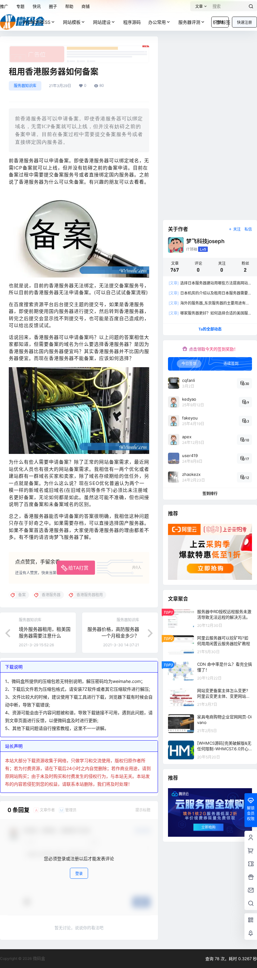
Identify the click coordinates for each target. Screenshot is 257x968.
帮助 (69, 6)
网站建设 (102, 22)
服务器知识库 (25, 85)
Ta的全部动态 (210, 329)
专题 (20, 6)
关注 (237, 229)
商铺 (85, 6)
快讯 (37, 6)
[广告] (79, 48)
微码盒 (38, 958)
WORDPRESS (36, 22)
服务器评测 (189, 22)
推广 (4, 6)
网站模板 (72, 22)
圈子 (53, 6)
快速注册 (244, 22)
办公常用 (157, 22)
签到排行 (210, 493)
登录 (79, 873)
